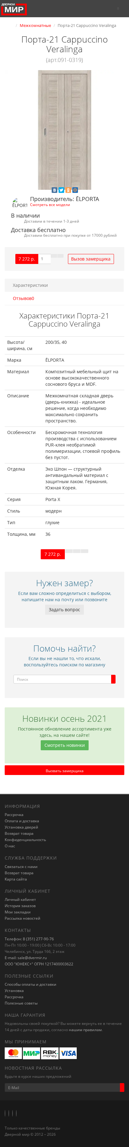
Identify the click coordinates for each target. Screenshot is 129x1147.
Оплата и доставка (22, 821)
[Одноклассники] (68, 190)
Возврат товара (19, 833)
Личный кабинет (20, 899)
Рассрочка (14, 814)
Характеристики (30, 285)
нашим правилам (85, 1029)
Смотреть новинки (64, 745)
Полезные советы (21, 1003)
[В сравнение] (60, 256)
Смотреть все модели (50, 204)
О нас (10, 846)
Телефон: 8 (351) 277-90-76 (29, 939)
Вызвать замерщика (65, 770)
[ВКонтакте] (54, 190)
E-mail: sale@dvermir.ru (26, 957)
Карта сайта (16, 879)
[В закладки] (54, 256)
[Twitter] (61, 190)
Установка (14, 990)
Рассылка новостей (22, 918)
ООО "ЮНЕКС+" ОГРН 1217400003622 (39, 964)
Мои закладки (18, 912)
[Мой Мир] (75, 190)
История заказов (20, 905)
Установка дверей (21, 827)
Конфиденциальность (25, 839)
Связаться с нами (21, 866)
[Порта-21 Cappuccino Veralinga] (64, 130)
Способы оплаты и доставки (30, 984)
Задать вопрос (64, 609)
